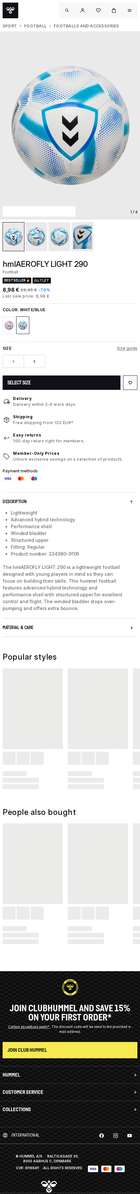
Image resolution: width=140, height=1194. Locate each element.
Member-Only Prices (36, 453)
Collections (17, 1109)
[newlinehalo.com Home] (10, 10)
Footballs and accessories (86, 25)
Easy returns (27, 435)
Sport (10, 25)
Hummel (11, 1075)
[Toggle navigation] (67, 10)
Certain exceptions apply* (29, 1027)
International (25, 1135)
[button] (83, 10)
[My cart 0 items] (114, 10)
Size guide (127, 348)
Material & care (18, 627)
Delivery (22, 398)
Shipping (23, 416)
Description (15, 501)
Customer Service (23, 1092)
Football (35, 25)
